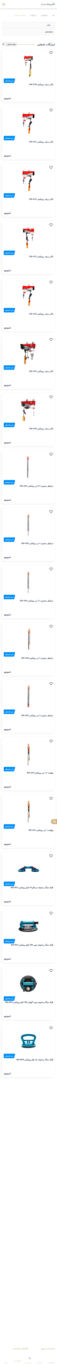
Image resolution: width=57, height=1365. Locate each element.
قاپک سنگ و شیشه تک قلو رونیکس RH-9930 (34, 1060)
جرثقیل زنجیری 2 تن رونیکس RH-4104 (37, 658)
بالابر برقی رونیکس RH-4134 (41, 314)
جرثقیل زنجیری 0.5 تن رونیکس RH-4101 (36, 486)
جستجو (39, 1362)
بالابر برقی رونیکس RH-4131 (41, 142)
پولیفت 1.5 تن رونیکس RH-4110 (40, 773)
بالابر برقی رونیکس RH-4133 (41, 256)
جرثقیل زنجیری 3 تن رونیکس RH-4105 (37, 715)
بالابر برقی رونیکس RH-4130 (41, 84)
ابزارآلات (33, 15)
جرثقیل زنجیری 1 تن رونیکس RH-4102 (37, 543)
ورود (5, 1362)
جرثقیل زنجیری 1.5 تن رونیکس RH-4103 (36, 601)
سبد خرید (28, 1360)
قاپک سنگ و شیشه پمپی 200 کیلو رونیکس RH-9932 (32, 945)
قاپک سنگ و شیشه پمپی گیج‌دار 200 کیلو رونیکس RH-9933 (29, 1002)
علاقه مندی (17, 1361)
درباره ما (51, 1353)
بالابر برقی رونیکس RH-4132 (41, 199)
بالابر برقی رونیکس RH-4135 (41, 371)
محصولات (44, 15)
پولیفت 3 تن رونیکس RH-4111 (41, 830)
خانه (53, 15)
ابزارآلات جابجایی (19, 15)
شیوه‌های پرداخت (21, 1353)
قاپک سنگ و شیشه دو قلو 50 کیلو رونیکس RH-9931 (32, 887)
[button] (51, 52)
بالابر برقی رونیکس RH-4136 (41, 429)
